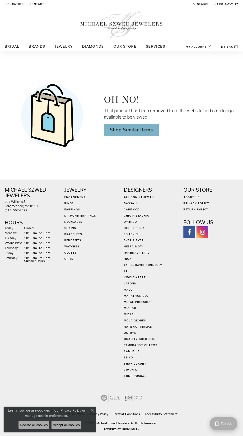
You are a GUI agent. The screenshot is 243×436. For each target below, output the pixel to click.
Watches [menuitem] (71, 246)
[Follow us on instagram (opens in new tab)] (202, 232)
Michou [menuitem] (130, 308)
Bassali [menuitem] (130, 203)
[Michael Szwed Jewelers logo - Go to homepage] (121, 25)
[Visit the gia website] (110, 398)
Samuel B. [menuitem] (132, 351)
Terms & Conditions (126, 414)
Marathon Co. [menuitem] (136, 295)
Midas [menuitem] (129, 314)
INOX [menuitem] (127, 258)
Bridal (12, 46)
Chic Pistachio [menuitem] (136, 215)
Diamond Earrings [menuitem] (80, 215)
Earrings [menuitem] (72, 209)
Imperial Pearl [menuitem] (137, 252)
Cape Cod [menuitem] (132, 209)
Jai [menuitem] (126, 271)
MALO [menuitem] (128, 289)
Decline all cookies (34, 425)
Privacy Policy (196, 203)
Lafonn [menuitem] (130, 283)
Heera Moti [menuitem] (133, 246)
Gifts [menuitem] (69, 258)
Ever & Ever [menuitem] (134, 240)
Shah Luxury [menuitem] (135, 363)
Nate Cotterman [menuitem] (138, 326)
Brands (37, 46)
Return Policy (195, 209)
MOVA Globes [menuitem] (135, 320)
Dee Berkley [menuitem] (134, 228)
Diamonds (93, 46)
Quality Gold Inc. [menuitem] (139, 339)
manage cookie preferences (46, 415)
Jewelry (64, 46)
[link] (36, 4)
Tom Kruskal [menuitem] (135, 376)
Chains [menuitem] (70, 228)
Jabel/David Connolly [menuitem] (143, 265)
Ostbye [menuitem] (130, 332)
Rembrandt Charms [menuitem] (141, 345)
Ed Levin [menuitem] (131, 234)
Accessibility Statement (161, 414)
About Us (191, 197)
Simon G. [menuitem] (131, 369)
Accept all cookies (66, 425)
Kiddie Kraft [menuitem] (135, 277)
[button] (14, 4)
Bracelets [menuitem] (73, 234)
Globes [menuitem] (70, 252)
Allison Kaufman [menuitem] (139, 197)
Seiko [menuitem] (128, 357)
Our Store (124, 46)
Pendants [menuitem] (72, 240)
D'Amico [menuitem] (130, 221)
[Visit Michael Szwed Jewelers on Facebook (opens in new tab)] (189, 232)
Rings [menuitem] (69, 203)
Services (155, 46)
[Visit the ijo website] (133, 398)
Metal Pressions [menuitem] (138, 302)
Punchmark (130, 429)
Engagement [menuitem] (75, 197)
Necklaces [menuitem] (73, 221)
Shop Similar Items (131, 129)
